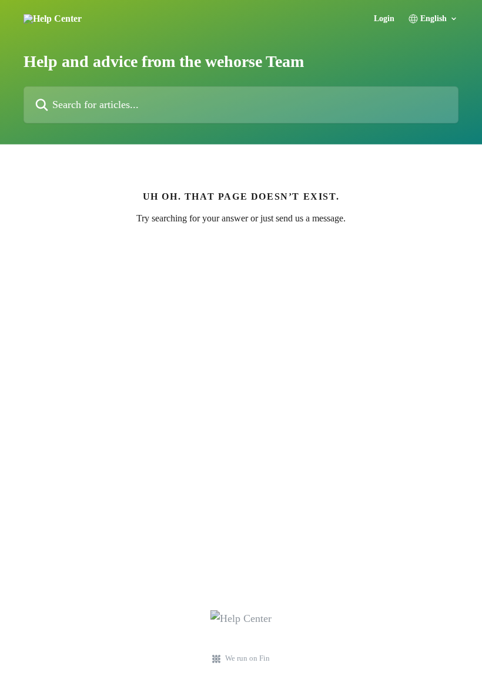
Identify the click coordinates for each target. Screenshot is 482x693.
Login (384, 19)
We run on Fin (247, 658)
